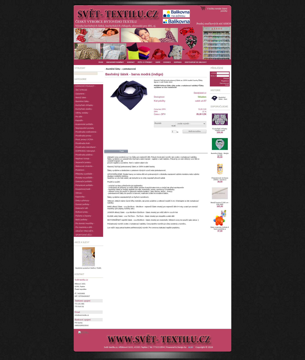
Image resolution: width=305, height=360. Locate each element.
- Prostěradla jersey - (83, 136)
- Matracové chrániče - (84, 166)
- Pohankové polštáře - (84, 185)
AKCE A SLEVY (82, 242)
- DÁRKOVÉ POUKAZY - (84, 86)
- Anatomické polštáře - (84, 124)
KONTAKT (131, 62)
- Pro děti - (78, 117)
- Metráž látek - (80, 97)
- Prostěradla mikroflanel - (85, 147)
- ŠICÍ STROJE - (81, 90)
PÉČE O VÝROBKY (145, 62)
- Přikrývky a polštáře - (83, 174)
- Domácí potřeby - (82, 204)
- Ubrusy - (78, 193)
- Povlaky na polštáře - (84, 178)
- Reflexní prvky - (81, 212)
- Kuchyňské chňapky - (84, 105)
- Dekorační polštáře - (83, 181)
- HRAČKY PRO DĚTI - (84, 231)
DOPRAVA (178, 62)
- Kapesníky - (80, 197)
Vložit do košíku (194, 131)
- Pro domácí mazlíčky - (84, 223)
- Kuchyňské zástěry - (83, 109)
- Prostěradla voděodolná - (85, 132)
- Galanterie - (80, 94)
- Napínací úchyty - (82, 159)
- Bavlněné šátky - (82, 101)
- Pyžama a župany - (83, 216)
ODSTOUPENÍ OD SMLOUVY (196, 62)
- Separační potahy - (83, 162)
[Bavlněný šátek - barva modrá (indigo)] (129, 95)
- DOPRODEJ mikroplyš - (85, 151)
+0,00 (173, 126)
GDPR (158, 62)
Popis (122, 151)
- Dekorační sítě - (81, 208)
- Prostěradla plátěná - (84, 155)
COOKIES (167, 62)
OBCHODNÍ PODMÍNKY (115, 62)
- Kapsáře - (79, 120)
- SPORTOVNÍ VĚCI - (83, 235)
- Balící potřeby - (81, 220)
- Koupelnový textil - (82, 189)
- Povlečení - (79, 170)
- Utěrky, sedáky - (81, 113)
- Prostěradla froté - (82, 143)
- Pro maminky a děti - (83, 227)
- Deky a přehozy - (82, 200)
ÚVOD (100, 62)
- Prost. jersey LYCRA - (84, 139)
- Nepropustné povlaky (84, 128)
